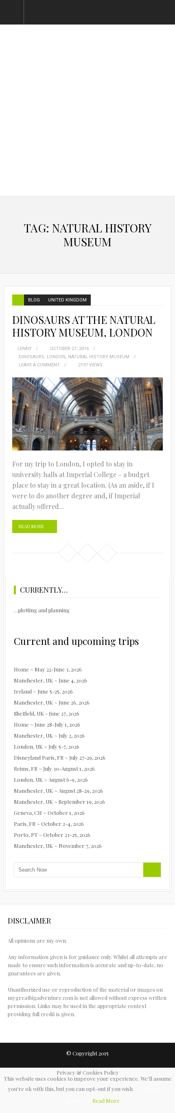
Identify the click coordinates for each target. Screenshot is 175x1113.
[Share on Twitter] (87, 552)
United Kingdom (67, 300)
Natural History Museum (98, 356)
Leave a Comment (39, 365)
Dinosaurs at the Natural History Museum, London (83, 325)
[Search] (152, 870)
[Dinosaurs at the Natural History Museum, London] (87, 413)
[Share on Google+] (106, 552)
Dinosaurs (31, 356)
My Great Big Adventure (87, 73)
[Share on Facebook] (67, 552)
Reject (73, 1100)
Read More (31, 526)
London (56, 356)
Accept (152, 1088)
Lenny (25, 348)
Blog (34, 300)
